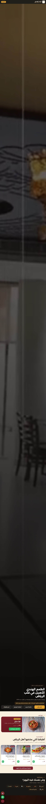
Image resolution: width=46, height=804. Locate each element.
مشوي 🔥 (28, 786)
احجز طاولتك (6, 707)
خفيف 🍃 (10, 786)
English (3, 1)
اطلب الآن (39, 707)
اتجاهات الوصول (17, 707)
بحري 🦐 (16, 786)
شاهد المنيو (29, 707)
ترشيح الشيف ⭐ (33, 789)
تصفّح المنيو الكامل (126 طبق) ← (23, 768)
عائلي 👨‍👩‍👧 (42, 789)
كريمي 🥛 (41, 786)
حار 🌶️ (35, 786)
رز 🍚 (22, 786)
